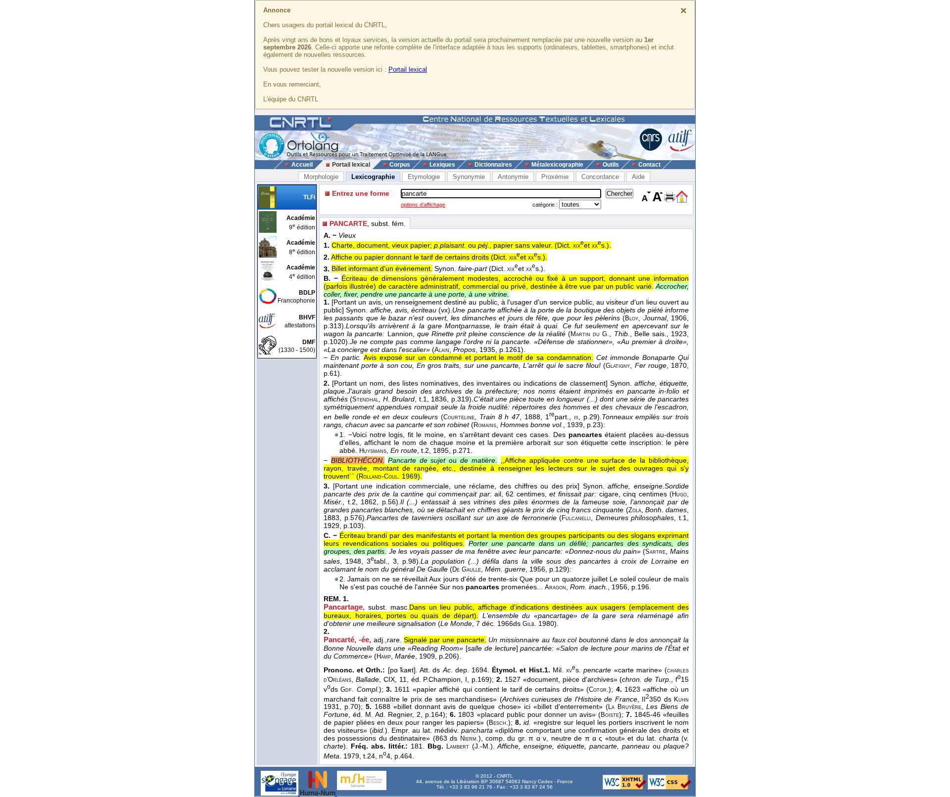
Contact (649, 164)
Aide (638, 176)
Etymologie (424, 176)
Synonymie (469, 176)
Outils (611, 164)
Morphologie (321, 176)
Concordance (600, 176)
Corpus (399, 164)
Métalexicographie (557, 164)
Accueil (302, 164)
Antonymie (513, 176)
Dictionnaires (493, 164)
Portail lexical (407, 69)
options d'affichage (423, 205)
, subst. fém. (368, 223)
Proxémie (555, 176)
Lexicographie (373, 176)
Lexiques (442, 164)
